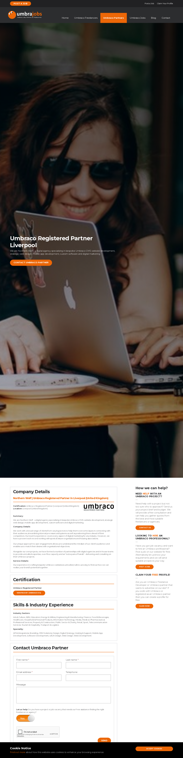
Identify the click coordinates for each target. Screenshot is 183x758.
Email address (24, 672)
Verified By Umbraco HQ (29, 593)
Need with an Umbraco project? (149, 495)
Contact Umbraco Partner (31, 262)
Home (65, 17)
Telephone (71, 672)
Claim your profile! (153, 574)
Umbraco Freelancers (85, 17)
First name (22, 659)
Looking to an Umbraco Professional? (153, 537)
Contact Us (145, 528)
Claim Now (144, 606)
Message (21, 684)
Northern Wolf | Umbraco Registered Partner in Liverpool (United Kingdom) (60, 498)
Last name (72, 659)
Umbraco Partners (113, 17)
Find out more (17, 752)
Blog (153, 17)
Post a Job (20, 3)
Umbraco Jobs (137, 17)
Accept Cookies (154, 749)
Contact (166, 17)
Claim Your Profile (165, 3)
